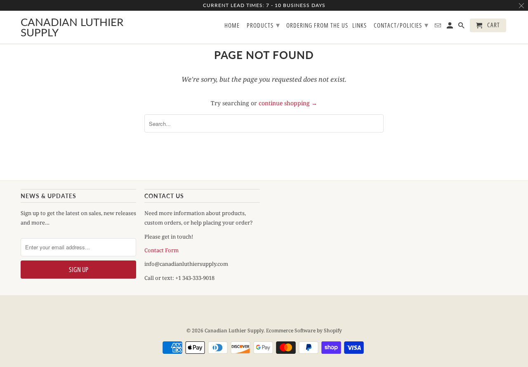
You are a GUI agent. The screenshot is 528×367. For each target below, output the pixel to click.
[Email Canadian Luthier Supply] (438, 27)
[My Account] (450, 27)
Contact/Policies (401, 25)
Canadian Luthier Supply (234, 330)
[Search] (462, 27)
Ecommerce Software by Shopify (304, 330)
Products (263, 25)
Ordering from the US (317, 25)
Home (232, 25)
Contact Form (161, 250)
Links (359, 25)
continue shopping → (288, 103)
